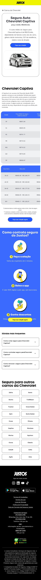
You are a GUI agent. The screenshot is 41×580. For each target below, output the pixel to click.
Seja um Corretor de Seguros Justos (20, 507)
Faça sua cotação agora (20, 219)
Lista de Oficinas (20, 502)
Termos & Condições (20, 497)
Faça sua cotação (20, 45)
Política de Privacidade (20, 505)
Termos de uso (20, 500)
